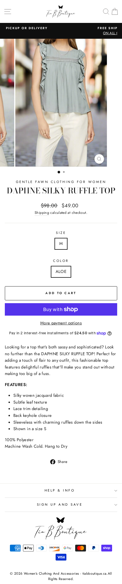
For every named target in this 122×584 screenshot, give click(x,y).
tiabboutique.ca (95, 573)
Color (61, 260)
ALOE (61, 271)
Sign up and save (60, 504)
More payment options (61, 323)
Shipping (42, 212)
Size (61, 232)
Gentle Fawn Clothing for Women (61, 181)
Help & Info (60, 490)
